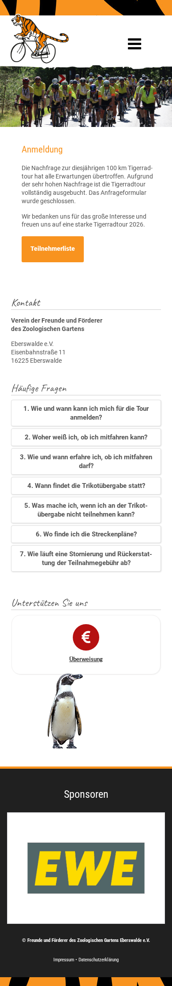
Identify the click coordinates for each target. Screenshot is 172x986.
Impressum (64, 960)
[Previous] (21, 868)
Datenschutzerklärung (99, 960)
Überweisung (86, 659)
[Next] (151, 868)
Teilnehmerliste (52, 249)
